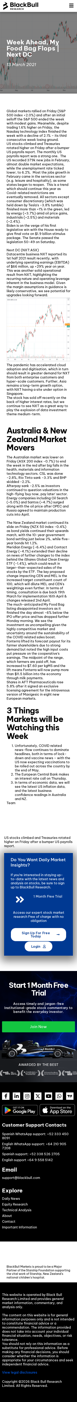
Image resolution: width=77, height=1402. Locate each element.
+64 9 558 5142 (40, 1160)
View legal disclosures (19, 1372)
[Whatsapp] (59, 1096)
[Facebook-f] (5, 1096)
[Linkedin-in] (16, 1096)
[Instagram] (27, 1096)
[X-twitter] (37, 1096)
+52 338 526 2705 (44, 1154)
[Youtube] (48, 1096)
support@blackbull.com (21, 1178)
